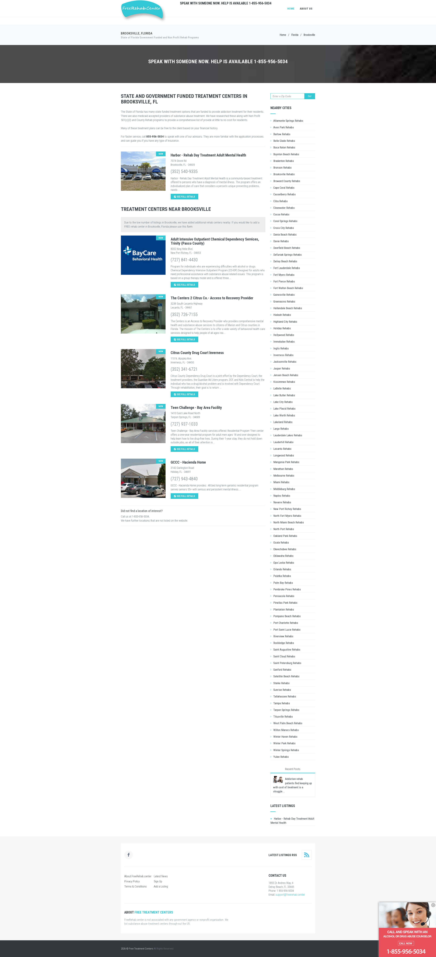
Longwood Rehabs (283, 455)
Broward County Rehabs (286, 181)
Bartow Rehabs (281, 134)
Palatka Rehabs (282, 576)
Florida (294, 34)
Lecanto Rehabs (282, 448)
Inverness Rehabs (283, 355)
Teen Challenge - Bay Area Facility (196, 407)
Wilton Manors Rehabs (286, 730)
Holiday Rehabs (282, 328)
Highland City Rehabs (285, 321)
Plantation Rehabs (283, 609)
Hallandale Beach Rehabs (287, 308)
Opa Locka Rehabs (283, 562)
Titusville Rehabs (283, 716)
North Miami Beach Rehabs (288, 522)
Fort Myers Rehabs (283, 274)
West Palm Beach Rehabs (287, 723)
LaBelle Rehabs (282, 388)
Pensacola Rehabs (283, 596)
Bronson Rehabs (282, 167)
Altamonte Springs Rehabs (288, 120)
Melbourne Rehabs (283, 475)
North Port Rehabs (283, 529)
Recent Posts (292, 769)
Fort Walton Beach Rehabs (288, 288)
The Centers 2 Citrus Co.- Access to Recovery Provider (212, 298)
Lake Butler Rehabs (284, 395)
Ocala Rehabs (281, 542)
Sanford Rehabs (282, 669)
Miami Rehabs (281, 482)
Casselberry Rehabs (284, 194)
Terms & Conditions (135, 886)
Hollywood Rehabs (283, 335)
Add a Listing (161, 886)
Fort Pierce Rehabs (284, 281)
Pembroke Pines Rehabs (287, 589)
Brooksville (309, 34)
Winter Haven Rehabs (285, 736)
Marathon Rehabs (283, 469)
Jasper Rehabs (281, 368)
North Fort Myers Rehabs (287, 515)
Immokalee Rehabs (284, 341)
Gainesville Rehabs (284, 294)
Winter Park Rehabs (284, 743)
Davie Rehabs (281, 241)
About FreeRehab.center (137, 876)
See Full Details (186, 196)
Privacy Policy (132, 881)
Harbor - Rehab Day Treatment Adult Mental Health (208, 155)
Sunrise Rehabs (282, 689)
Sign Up (158, 881)
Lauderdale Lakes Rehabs (287, 435)
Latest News (161, 876)
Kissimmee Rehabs (284, 381)
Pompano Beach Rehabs (287, 616)
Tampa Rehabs (281, 703)
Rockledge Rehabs (283, 643)
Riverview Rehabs (283, 636)
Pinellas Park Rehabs (285, 602)
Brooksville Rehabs (284, 174)
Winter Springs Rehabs (286, 750)
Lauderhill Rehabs (283, 442)
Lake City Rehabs (283, 402)
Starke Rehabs (281, 683)
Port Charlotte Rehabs (285, 622)
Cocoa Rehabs (281, 214)
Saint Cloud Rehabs (284, 656)
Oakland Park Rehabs (285, 536)
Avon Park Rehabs (283, 127)
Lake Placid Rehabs (284, 408)
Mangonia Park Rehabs (286, 462)
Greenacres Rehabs (284, 301)
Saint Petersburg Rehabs (287, 663)
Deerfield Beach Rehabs (286, 248)
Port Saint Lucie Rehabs (286, 629)
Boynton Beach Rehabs (286, 154)
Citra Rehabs (280, 201)
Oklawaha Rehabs (283, 555)
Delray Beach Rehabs (285, 261)
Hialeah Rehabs (282, 315)
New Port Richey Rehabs (287, 509)
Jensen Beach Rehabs (285, 375)
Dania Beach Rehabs (285, 234)
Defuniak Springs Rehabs (287, 254)
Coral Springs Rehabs (285, 221)
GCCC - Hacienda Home (188, 462)
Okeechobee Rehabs (284, 549)
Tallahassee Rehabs (284, 696)
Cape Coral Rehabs (283, 187)
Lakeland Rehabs (282, 422)
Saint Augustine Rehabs (286, 649)
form (189, 226)
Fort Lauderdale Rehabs (286, 268)
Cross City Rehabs (283, 228)
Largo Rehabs (281, 428)
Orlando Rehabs (282, 569)
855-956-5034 (155, 136)
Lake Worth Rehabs (284, 415)
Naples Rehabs (281, 495)
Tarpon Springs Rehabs (286, 710)
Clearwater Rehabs (284, 207)
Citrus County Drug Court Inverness (197, 353)
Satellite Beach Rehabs (286, 676)
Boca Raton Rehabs (284, 147)
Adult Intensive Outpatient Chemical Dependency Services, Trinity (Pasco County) (215, 241)
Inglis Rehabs (281, 348)
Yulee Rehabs (281, 756)
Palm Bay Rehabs (283, 582)
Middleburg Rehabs (284, 489)
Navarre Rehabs (282, 502)
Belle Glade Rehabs (284, 140)
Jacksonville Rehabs (284, 361)
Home (291, 8)
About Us (306, 8)
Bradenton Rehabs (283, 161)
